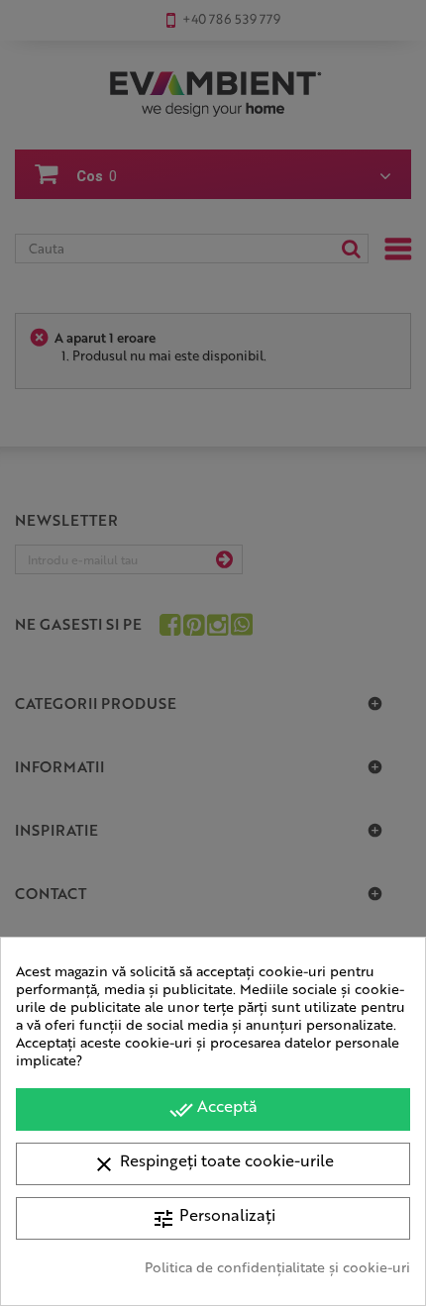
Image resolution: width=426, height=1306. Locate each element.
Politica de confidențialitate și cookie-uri (277, 1266)
